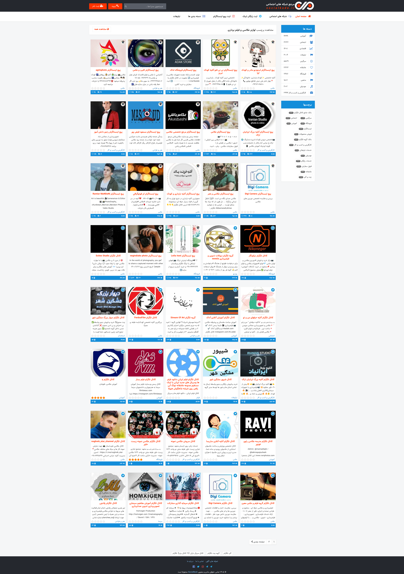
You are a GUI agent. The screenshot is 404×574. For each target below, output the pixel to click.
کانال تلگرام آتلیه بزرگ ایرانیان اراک (258, 379)
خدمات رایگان (304, 161)
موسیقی (295, 86)
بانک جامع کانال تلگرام (301, 112)
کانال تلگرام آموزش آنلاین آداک (220, 317)
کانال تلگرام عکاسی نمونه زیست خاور (145, 443)
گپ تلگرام (227, 553)
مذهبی (295, 80)
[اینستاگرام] (203, 566)
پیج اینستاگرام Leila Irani (183, 255)
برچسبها (307, 105)
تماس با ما (200, 561)
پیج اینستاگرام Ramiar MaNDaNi (108, 193)
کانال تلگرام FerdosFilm (145, 317)
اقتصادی (295, 48)
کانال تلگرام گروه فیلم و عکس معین (258, 503)
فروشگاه (295, 73)
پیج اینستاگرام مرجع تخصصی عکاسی (183, 132)
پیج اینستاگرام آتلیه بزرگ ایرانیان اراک (258, 134)
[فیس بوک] (194, 566)
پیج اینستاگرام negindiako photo (145, 255)
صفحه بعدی (258, 542)
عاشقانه (295, 67)
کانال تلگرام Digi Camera (220, 503)
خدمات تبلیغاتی (303, 150)
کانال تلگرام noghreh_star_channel (108, 441)
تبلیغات (295, 55)
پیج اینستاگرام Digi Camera (258, 193)
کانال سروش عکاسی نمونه (183, 441)
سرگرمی (295, 61)
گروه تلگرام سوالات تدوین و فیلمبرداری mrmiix (220, 257)
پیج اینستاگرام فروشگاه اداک (183, 70)
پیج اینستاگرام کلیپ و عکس (146, 70)
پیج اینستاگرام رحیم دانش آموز (108, 132)
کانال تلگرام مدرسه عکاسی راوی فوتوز (258, 443)
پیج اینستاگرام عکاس (220, 132)
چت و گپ (306, 177)
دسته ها (307, 29)
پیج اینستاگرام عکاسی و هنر (220, 193)
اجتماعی (295, 42)
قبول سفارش (304, 166)
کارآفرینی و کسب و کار (295, 92)
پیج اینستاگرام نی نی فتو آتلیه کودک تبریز (220, 72)
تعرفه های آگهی (212, 561)
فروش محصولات (303, 134)
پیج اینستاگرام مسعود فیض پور (145, 132)
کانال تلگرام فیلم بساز (146, 379)
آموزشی (295, 36)
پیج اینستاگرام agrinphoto (108, 70)
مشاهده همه (100, 29)
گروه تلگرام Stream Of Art (183, 317)
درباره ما (190, 561)
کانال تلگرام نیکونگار (258, 255)
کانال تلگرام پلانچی (108, 503)
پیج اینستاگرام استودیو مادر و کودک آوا (258, 72)
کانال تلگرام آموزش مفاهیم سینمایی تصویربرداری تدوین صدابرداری (145, 505)
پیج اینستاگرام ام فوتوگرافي (145, 193)
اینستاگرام (306, 128)
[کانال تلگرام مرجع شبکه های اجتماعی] (207, 566)
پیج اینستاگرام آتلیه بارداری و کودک (183, 193)
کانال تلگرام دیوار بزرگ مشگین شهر (108, 317)
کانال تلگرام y (108, 379)
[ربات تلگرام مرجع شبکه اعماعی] (211, 566)
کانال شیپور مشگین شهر (221, 379)
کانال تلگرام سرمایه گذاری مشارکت (183, 503)
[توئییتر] (198, 566)
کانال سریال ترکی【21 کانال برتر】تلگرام (188, 553)
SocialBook (193, 572)
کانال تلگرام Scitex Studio (108, 255)
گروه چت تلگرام (214, 553)
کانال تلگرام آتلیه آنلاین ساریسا (220, 441)
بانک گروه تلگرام (303, 139)
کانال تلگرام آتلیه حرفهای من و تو (258, 317)
